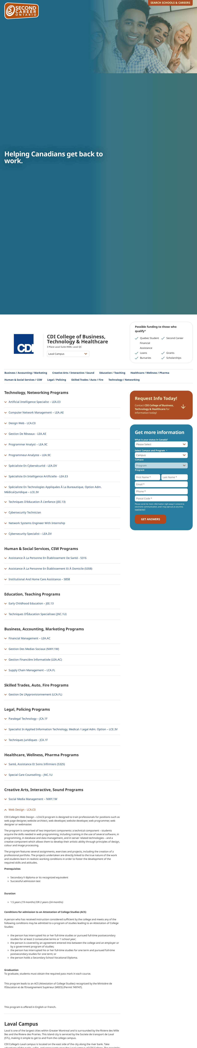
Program (140, 470)
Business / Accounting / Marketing (25, 372)
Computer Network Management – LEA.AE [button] (36, 412)
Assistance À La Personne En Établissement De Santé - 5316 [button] (47, 558)
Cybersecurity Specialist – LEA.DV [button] (30, 533)
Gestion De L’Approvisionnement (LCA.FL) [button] (35, 694)
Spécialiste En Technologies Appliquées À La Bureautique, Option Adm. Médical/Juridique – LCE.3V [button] (53, 489)
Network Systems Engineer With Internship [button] (36, 523)
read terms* (140, 509)
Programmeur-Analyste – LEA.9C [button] (29, 455)
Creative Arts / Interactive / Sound (73, 372)
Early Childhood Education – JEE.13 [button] (31, 603)
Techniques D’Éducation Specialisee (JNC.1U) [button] (37, 614)
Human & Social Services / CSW (23, 379)
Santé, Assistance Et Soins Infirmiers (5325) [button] (36, 764)
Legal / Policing (56, 379)
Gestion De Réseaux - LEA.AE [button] (27, 433)
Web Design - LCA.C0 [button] (22, 809)
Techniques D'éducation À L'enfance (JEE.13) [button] (36, 501)
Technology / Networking (124, 379)
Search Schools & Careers (170, 2)
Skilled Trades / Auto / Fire (87, 379)
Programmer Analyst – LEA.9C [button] (27, 444)
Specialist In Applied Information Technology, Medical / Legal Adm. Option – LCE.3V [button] (63, 729)
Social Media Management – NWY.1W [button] (32, 799)
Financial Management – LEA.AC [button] (29, 638)
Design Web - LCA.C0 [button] (22, 423)
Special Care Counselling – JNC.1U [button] (30, 774)
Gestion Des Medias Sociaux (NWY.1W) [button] (33, 649)
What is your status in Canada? (151, 439)
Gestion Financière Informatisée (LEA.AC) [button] (35, 659)
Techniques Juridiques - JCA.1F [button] (28, 740)
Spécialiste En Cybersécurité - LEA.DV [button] (32, 465)
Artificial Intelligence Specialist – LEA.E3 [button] (34, 401)
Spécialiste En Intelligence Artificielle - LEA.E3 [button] (38, 476)
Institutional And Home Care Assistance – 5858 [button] (39, 579)
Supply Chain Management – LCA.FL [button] (31, 670)
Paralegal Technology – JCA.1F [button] (27, 718)
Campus (139, 459)
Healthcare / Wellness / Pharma (150, 372)
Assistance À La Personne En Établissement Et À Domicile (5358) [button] (50, 568)
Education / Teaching (112, 372)
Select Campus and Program (151, 450)
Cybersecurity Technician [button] (24, 512)
